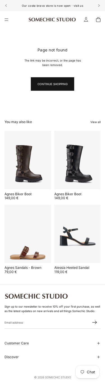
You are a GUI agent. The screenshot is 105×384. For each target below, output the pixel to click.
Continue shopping (52, 84)
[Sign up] (95, 322)
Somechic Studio (58, 377)
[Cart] (98, 19)
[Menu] (6, 19)
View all (95, 122)
